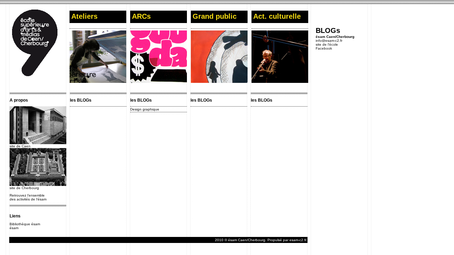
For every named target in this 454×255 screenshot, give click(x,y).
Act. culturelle (277, 16)
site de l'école (327, 44)
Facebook (324, 48)
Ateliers (84, 16)
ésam (14, 228)
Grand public (215, 16)
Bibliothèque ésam (25, 224)
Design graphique (144, 109)
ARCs (141, 16)
